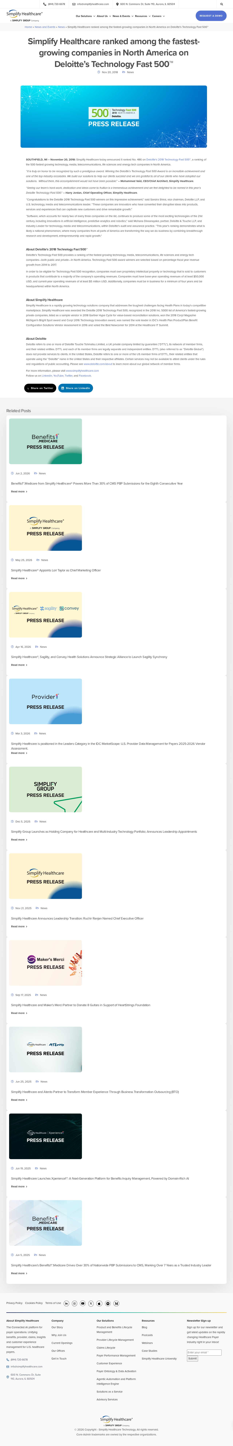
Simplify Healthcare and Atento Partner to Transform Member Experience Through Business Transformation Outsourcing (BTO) (95, 1091)
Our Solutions (84, 16)
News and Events (45, 27)
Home (28, 27)
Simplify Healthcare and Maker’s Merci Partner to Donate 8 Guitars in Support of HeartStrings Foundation (80, 1005)
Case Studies (149, 1351)
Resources (141, 16)
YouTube (58, 376)
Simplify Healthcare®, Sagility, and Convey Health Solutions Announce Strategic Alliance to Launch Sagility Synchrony (89, 657)
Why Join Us (59, 1335)
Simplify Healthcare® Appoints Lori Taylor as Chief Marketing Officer (56, 570)
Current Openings (62, 1343)
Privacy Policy (14, 1303)
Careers (156, 16)
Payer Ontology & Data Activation (116, 1371)
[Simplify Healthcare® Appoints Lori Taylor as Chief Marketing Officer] (45, 528)
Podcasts (147, 1335)
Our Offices (58, 1351)
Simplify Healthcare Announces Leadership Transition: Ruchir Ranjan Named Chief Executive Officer (77, 918)
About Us (102, 16)
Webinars (147, 1343)
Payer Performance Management (116, 1356)
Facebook (85, 376)
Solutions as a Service (110, 1392)
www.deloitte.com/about (98, 364)
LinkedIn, (47, 376)
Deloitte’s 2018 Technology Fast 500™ (168, 160)
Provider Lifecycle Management (115, 1340)
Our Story (57, 1327)
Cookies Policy (34, 1303)
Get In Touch (59, 1359)
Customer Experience (109, 1363)
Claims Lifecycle (106, 1348)
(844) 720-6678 (19, 1360)
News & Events (121, 16)
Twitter (68, 376)
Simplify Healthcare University (159, 1359)
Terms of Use (53, 1303)
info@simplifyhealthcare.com (26, 1366)
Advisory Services (107, 1399)
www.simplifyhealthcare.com (82, 371)
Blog (144, 1327)
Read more (18, 491)
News (61, 27)
